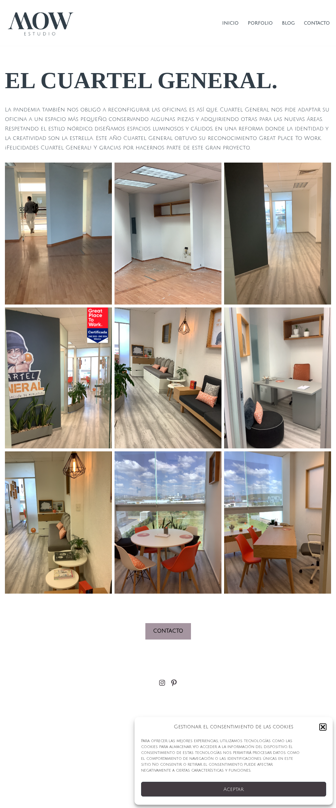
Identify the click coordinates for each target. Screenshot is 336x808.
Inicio (230, 23)
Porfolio (260, 23)
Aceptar (233, 789)
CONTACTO (168, 631)
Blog (288, 23)
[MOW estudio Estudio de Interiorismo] (41, 23)
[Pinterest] (174, 683)
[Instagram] (162, 683)
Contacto (317, 23)
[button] (323, 727)
